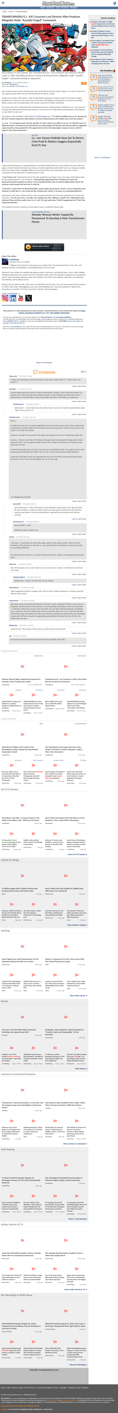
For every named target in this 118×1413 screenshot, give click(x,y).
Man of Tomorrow (38, 760)
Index (8, 1388)
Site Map (15, 1388)
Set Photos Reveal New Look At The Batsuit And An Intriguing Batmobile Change (102, 53)
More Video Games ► (79, 996)
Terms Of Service (30, 1388)
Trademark (71, 1388)
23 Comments (47, 372)
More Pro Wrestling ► (79, 1365)
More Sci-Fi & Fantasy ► (78, 854)
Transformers (13, 84)
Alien (41, 724)
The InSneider (17, 116)
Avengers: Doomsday (59, 760)
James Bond (18, 760)
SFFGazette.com (43, 116)
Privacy (56, 1388)
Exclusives (50, 8)
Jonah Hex (18, 690)
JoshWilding (7, 83)
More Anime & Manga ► (77, 925)
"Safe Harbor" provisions (59, 313)
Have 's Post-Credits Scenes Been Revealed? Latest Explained (103, 44)
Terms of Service (46, 317)
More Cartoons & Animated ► (75, 1144)
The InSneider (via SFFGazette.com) (17, 86)
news (11, 12)
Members (74, 8)
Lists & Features (62, 8)
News (43, 8)
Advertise (85, 1388)
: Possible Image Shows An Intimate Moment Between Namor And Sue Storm (103, 25)
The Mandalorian (80, 724)
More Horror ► (81, 1069)
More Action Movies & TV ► (76, 1290)
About (21, 1388)
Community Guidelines (63, 317)
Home (4, 12)
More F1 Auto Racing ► (78, 1219)
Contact (78, 1388)
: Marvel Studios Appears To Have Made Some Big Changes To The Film (102, 34)
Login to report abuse (79, 386)
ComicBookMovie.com (17, 327)
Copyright (63, 1388)
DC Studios (83, 760)
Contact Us (4, 1409)
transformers (21, 12)
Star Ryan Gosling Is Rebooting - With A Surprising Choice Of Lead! (103, 62)
